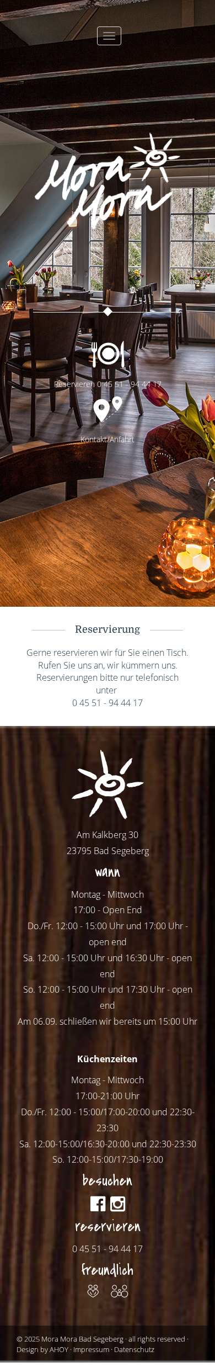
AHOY (59, 1349)
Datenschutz (134, 1349)
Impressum (91, 1349)
